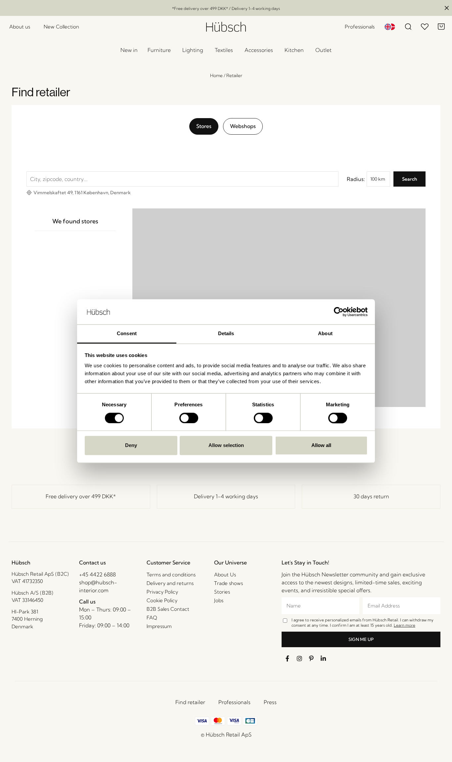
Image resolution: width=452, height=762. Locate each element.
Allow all (321, 445)
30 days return (371, 496)
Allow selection (226, 445)
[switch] (188, 418)
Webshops (243, 126)
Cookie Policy (162, 600)
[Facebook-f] (288, 658)
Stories (222, 592)
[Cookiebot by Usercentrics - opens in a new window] (339, 312)
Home (216, 75)
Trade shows (228, 583)
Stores (203, 126)
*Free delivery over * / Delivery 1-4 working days (226, 8)
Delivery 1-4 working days (226, 496)
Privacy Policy (162, 592)
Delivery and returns (170, 583)
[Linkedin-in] (323, 658)
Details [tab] (226, 333)
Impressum (159, 626)
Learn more (404, 625)
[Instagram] (299, 658)
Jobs (218, 600)
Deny (131, 445)
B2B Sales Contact (168, 609)
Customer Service (168, 562)
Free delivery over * (81, 496)
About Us (225, 574)
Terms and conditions (171, 574)
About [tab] (325, 333)
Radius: (356, 179)
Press (270, 702)
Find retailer (190, 702)
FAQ (152, 617)
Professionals (234, 702)
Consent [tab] (127, 333)
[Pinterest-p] (311, 658)
